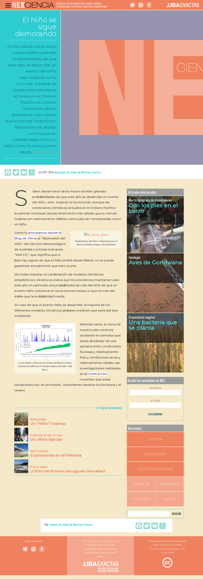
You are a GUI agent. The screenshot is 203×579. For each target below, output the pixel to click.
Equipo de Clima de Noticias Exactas (79, 172)
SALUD (170, 499)
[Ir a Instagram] (141, 5)
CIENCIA (155, 439)
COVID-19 (141, 484)
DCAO (102, 374)
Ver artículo (45, 152)
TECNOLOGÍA (155, 454)
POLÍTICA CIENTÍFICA (155, 469)
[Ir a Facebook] (149, 5)
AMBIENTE (170, 484)
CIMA (92, 374)
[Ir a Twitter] (132, 5)
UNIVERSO (141, 499)
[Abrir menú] (8, 5)
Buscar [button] (176, 513)
